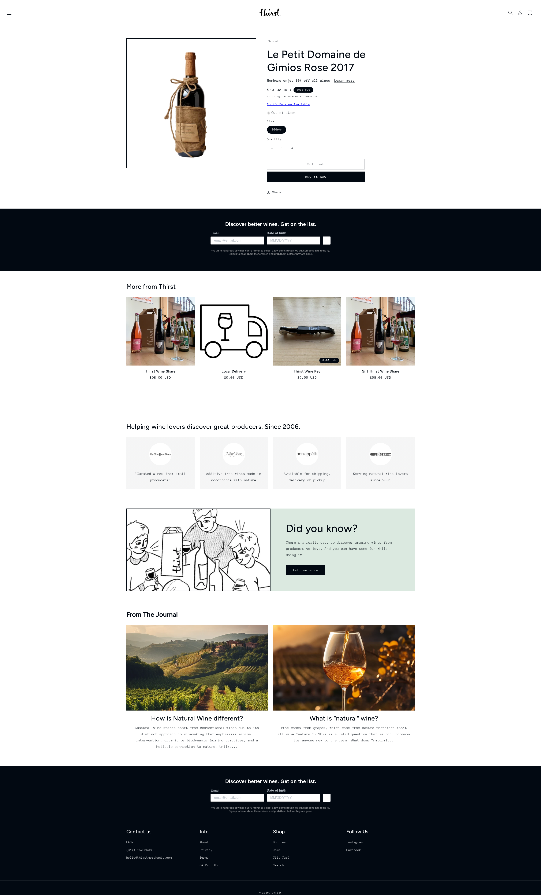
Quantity (274, 139)
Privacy (206, 849)
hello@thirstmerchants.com (149, 857)
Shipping (273, 96)
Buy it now (316, 177)
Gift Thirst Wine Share (381, 371)
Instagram (354, 842)
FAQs (130, 842)
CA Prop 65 (209, 865)
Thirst (277, 892)
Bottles (279, 842)
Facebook (353, 849)
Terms (204, 857)
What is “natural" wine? (344, 718)
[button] (9, 13)
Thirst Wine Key (307, 371)
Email (214, 233)
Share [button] (276, 192)
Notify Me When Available (288, 104)
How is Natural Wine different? (197, 718)
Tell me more (305, 570)
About (204, 842)
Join (276, 849)
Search (278, 865)
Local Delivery (234, 371)
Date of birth (276, 233)
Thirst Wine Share (160, 371)
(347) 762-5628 (139, 849)
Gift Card (281, 857)
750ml (279, 131)
